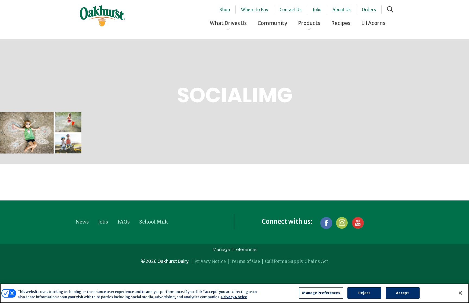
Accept (402, 293)
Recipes (340, 23)
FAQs (124, 222)
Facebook (326, 223)
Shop (225, 9)
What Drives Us (228, 23)
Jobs (317, 9)
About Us (341, 9)
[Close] (460, 293)
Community (272, 23)
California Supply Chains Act (296, 261)
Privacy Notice (210, 261)
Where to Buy (254, 9)
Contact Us (291, 9)
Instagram (342, 223)
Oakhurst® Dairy (102, 16)
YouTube (357, 223)
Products (309, 23)
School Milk (153, 222)
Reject (364, 293)
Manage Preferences (234, 249)
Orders (369, 9)
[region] (234, 293)
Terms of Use (245, 261)
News (82, 222)
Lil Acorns (373, 23)
